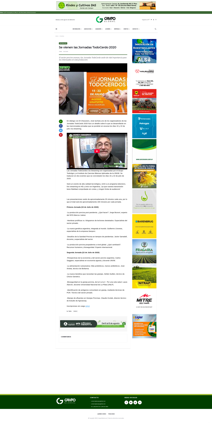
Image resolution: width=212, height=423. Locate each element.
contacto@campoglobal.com (98, 401)
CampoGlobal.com (102, 418)
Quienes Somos (101, 414)
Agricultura (87, 29)
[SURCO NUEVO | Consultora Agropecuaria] (144, 151)
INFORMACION (63, 43)
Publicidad (111, 414)
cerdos (75, 311)
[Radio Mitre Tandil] (144, 301)
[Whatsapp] (61, 121)
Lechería (107, 29)
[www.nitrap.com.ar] (144, 276)
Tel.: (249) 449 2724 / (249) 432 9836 (99, 406)
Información (76, 29)
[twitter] (151, 19)
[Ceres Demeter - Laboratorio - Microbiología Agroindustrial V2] (144, 201)
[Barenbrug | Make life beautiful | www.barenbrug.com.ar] (144, 226)
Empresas (117, 29)
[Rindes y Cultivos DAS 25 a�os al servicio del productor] (106, 5)
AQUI (87, 306)
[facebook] (148, 19)
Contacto (135, 29)
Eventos (126, 29)
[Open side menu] (56, 29)
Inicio (57, 36)
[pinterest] (61, 135)
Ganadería (98, 29)
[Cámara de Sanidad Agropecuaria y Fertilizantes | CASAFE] (144, 176)
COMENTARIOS (66, 337)
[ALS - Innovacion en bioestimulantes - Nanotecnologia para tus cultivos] (144, 51)
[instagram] (155, 19)
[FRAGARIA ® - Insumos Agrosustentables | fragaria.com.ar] (144, 251)
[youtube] (153, 19)
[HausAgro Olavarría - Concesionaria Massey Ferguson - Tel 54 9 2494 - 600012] (144, 76)
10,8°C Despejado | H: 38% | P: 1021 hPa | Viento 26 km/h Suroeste (18, 12)
